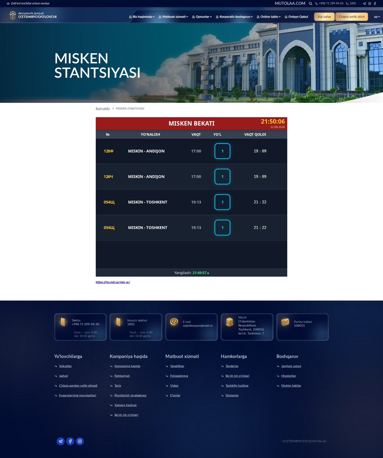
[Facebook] (375, 3)
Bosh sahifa (103, 108)
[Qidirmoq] (311, 4)
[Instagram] (369, 3)
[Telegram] (364, 3)
